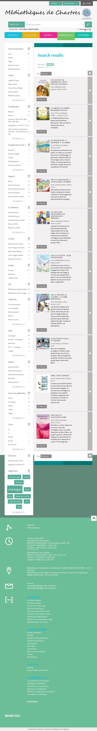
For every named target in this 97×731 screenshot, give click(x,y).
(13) (18, 138)
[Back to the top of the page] (94, 518)
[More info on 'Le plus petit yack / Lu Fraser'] (43, 344)
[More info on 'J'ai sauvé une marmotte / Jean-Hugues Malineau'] (43, 87)
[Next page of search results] (77, 45)
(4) (18, 201)
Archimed (40, 729)
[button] (19, 54)
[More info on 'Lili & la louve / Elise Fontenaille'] (43, 263)
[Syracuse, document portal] (48, 14)
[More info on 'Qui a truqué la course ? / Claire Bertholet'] (43, 303)
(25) (18, 100)
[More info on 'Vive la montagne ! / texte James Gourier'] (43, 185)
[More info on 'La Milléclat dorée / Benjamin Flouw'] (43, 113)
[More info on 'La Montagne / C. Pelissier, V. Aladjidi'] (43, 145)
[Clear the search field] (83, 24)
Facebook (30, 525)
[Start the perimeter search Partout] (88, 24)
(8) (18, 170)
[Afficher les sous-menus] (59, 3)
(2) (18, 418)
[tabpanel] (48, 279)
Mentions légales (12, 715)
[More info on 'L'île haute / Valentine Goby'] (43, 426)
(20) (18, 512)
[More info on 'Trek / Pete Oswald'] (43, 383)
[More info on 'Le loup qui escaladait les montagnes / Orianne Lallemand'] (43, 217)
